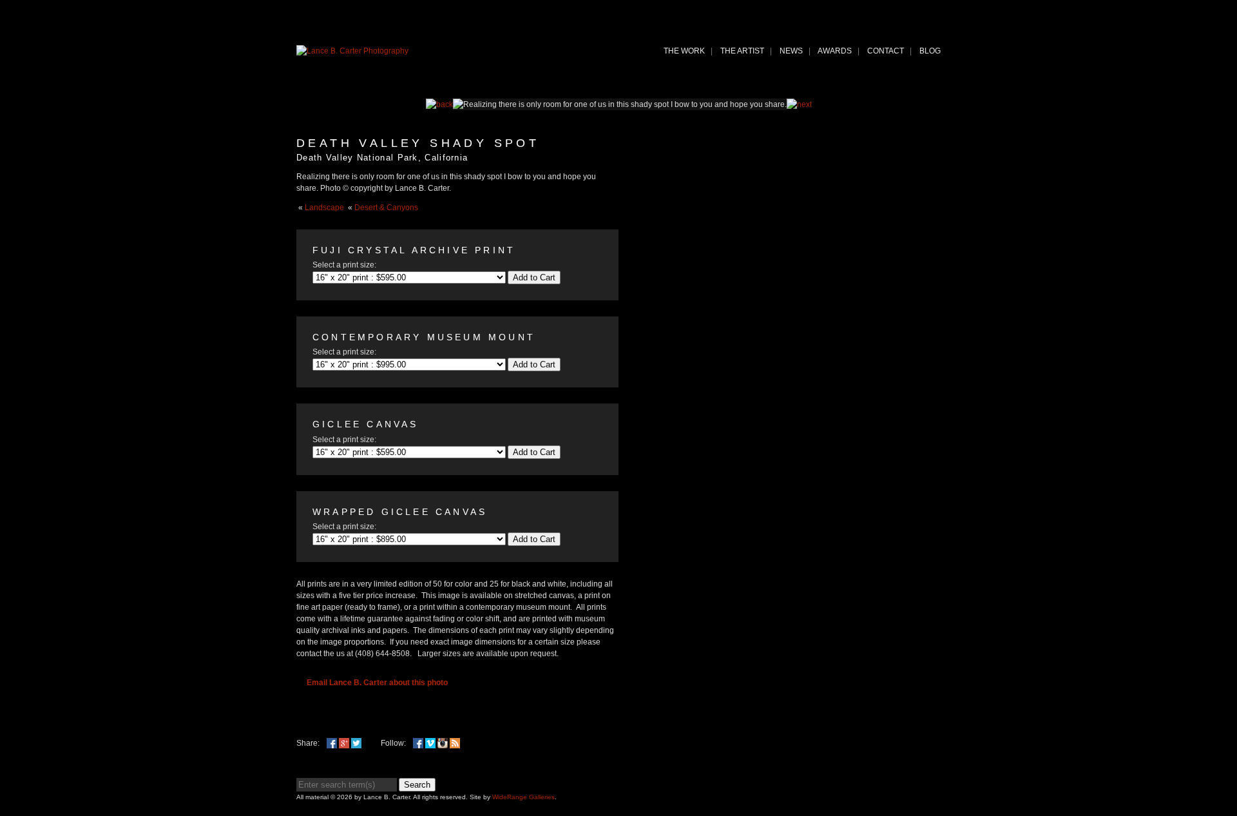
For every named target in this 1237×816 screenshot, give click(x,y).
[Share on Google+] (344, 743)
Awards (835, 50)
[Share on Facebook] (332, 743)
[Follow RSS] (455, 743)
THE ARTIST (742, 50)
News (791, 50)
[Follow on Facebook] (418, 743)
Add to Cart (534, 277)
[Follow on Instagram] (442, 743)
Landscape (324, 207)
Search (417, 785)
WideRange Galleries (523, 797)
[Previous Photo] (439, 104)
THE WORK (684, 50)
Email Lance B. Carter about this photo (377, 682)
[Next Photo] (799, 104)
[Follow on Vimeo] (430, 743)
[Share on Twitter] (356, 743)
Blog (930, 50)
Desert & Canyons (386, 207)
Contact (885, 50)
